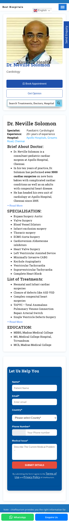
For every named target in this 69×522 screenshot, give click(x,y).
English (42, 10)
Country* (17, 409)
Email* (15, 395)
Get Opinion (34, 93)
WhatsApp (20, 517)
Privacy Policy (32, 477)
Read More (16, 205)
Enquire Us (51, 517)
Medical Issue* (20, 440)
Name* (16, 381)
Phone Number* (21, 426)
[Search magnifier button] (58, 103)
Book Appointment (35, 83)
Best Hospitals (12, 6)
